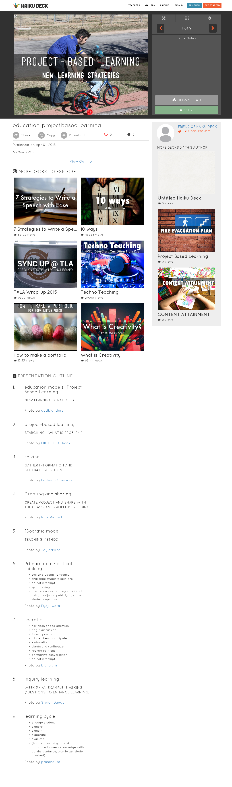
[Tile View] (186, 18)
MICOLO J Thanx (56, 443)
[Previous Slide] (160, 28)
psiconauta (50, 762)
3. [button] (14, 456)
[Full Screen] (163, 18)
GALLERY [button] (150, 5)
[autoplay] (209, 18)
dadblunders (52, 410)
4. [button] (15, 493)
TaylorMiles (51, 550)
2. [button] (14, 424)
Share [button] (25, 135)
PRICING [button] (164, 5)
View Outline (81, 161)
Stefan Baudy (53, 702)
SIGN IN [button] (179, 5)
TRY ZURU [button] (194, 5)
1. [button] (14, 387)
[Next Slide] (213, 28)
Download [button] (76, 135)
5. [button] (14, 531)
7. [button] (14, 619)
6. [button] (14, 563)
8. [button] (14, 679)
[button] (186, 100)
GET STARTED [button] (212, 5)
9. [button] (14, 716)
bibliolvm (49, 665)
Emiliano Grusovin (56, 480)
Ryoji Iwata (50, 606)
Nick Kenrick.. (53, 517)
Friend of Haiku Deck (197, 127)
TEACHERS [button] (134, 5)
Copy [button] (50, 135)
